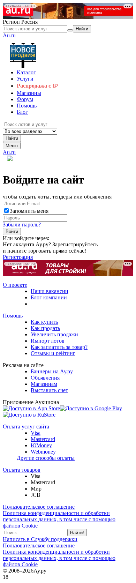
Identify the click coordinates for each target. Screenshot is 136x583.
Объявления (45, 378)
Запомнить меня (29, 211)
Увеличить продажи (54, 334)
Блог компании (49, 297)
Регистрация (18, 257)
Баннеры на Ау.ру (52, 371)
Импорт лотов (48, 341)
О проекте (15, 285)
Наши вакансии (49, 291)
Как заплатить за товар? (59, 347)
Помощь (13, 316)
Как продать (45, 328)
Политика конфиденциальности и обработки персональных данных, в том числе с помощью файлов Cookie (59, 519)
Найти (12, 138)
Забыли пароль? (22, 224)
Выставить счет (49, 390)
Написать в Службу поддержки (40, 539)
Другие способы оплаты (46, 458)
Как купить (44, 322)
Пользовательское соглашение (39, 507)
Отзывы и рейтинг (53, 353)
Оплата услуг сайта (26, 426)
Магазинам (44, 384)
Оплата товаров (21, 470)
